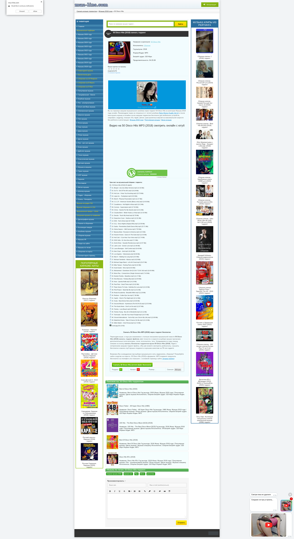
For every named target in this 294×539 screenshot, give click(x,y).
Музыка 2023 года (85, 46)
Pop (136, 474)
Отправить (181, 522)
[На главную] (91, 4)
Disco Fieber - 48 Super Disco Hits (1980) (134, 406)
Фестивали (82, 183)
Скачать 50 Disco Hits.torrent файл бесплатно (132, 365)
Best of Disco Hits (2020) (128, 389)
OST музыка (82, 175)
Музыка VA (82, 239)
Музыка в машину (84, 167)
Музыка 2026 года (85, 34)
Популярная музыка (152, 120)
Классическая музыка (86, 159)
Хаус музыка (83, 127)
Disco (142, 474)
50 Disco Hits (155, 42)
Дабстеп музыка (84, 151)
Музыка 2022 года (85, 50)
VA (163, 428)
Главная (81, 26)
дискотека (150, 474)
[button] (110, 491)
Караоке (81, 179)
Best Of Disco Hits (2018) (128, 440)
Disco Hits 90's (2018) (127, 457)
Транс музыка (83, 171)
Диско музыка (166, 120)
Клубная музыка (84, 99)
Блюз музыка (83, 147)
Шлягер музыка (84, 191)
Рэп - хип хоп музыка (86, 143)
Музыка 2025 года (85, 38)
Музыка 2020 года (85, 58)
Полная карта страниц (86, 255)
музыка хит (128, 474)
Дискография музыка (86, 219)
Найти (180, 24)
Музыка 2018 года (136, 120)
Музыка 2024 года (85, 42)
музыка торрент (168, 358)
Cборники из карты (85, 251)
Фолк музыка (83, 123)
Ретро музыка (83, 135)
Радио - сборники (84, 195)
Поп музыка (82, 119)
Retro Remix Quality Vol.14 (169, 113)
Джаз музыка (83, 131)
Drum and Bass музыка (86, 107)
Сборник (147, 45)
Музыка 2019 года (85, 63)
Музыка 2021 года (85, 54)
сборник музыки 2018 (114, 474)
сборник (151, 394)
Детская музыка (84, 163)
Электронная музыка (86, 111)
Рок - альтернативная (86, 103)
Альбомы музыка (84, 231)
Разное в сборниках (85, 223)
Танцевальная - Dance (86, 95)
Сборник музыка (84, 235)
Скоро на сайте (84, 243)
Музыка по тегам (84, 247)
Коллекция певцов (85, 227)
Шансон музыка (84, 115)
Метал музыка (83, 187)
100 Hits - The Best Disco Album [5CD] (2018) (136, 423)
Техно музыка (83, 155)
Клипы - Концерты (85, 199)
